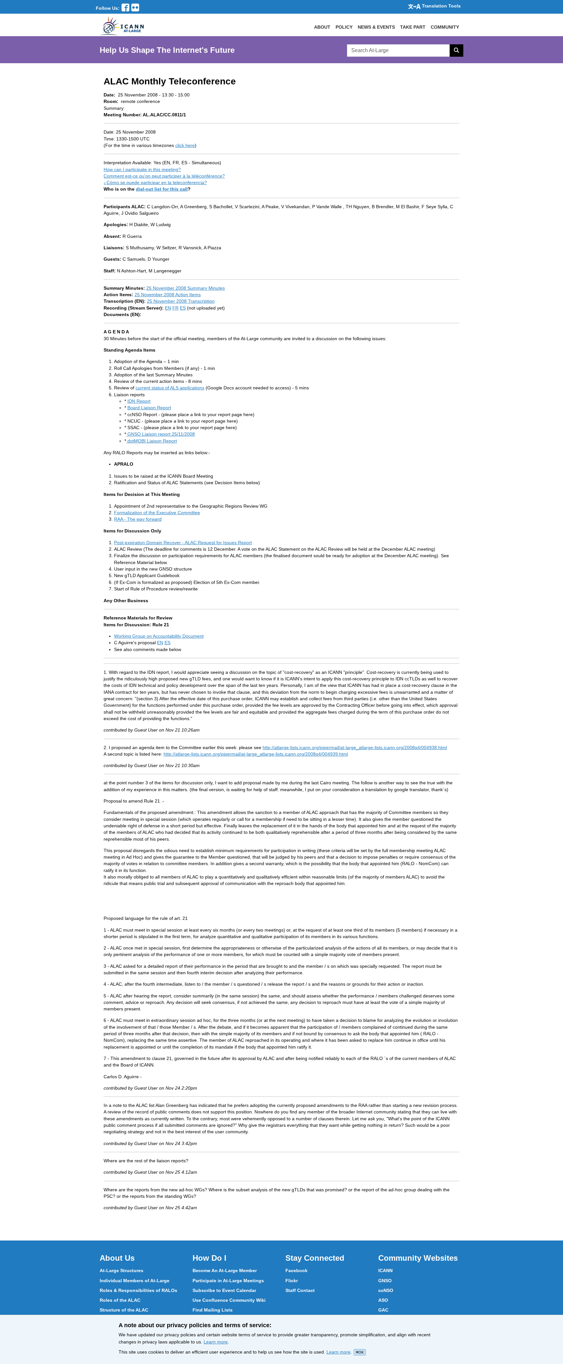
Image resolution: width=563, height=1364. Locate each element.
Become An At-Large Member (225, 1270)
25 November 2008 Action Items (168, 294)
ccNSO (385, 1290)
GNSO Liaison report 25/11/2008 (160, 434)
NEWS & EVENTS (376, 27)
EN (168, 308)
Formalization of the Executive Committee (157, 512)
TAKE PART (413, 27)
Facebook (296, 1270)
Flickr (291, 1280)
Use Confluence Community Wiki (229, 1300)
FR (175, 308)
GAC (383, 1310)
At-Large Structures (121, 1270)
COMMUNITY (445, 27)
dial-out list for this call (162, 189)
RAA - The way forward (138, 519)
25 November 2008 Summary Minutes (185, 288)
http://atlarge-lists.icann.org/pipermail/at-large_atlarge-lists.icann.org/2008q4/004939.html (256, 754)
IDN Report (139, 401)
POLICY (344, 27)
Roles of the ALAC (120, 1300)
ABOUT (322, 27)
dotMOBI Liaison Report (151, 440)
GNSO (385, 1280)
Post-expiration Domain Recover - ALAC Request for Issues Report (183, 542)
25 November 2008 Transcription (181, 301)
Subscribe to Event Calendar (224, 1290)
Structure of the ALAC (124, 1310)
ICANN (385, 1270)
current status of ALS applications (170, 387)
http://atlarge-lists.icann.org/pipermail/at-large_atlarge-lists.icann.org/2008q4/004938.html (355, 747)
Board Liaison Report (149, 407)
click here (185, 145)
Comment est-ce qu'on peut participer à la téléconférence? (164, 176)
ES (183, 308)
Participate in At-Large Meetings (228, 1280)
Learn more (216, 1341)
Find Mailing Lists (213, 1310)
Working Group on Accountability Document (159, 636)
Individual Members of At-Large (134, 1280)
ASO (383, 1300)
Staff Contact (300, 1290)
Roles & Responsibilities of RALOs (138, 1290)
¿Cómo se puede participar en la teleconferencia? (155, 182)
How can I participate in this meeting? (142, 169)
